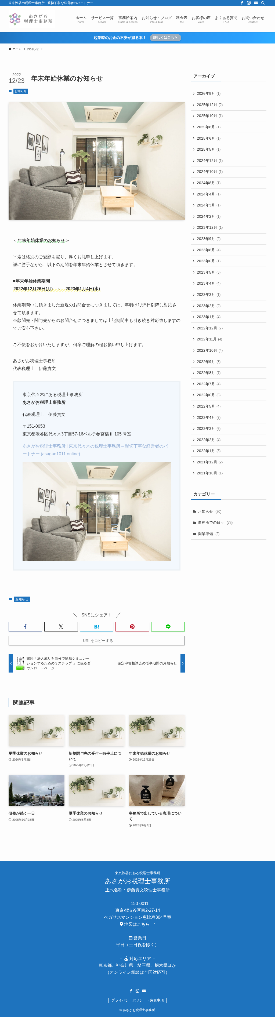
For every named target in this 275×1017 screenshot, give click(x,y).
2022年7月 (208, 384)
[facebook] (241, 3)
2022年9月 (208, 361)
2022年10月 (210, 350)
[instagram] (248, 3)
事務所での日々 (215, 522)
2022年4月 (208, 417)
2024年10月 (210, 171)
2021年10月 (210, 473)
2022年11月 (209, 339)
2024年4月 (208, 194)
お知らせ (21, 91)
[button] (25, 626)
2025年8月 (208, 127)
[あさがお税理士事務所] (32, 19)
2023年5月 (208, 272)
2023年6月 (208, 261)
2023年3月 (208, 294)
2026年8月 (208, 93)
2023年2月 (208, 306)
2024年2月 (208, 216)
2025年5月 (208, 149)
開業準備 (208, 534)
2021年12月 (210, 462)
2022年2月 (208, 440)
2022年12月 (210, 328)
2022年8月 (208, 373)
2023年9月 (208, 239)
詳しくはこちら (165, 37)
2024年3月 (208, 205)
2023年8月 (208, 250)
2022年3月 (208, 428)
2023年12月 (210, 227)
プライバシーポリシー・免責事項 (137, 1000)
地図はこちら (137, 924)
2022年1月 (208, 451)
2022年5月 (208, 406)
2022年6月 (208, 395)
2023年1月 (208, 317)
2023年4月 (208, 283)
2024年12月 (210, 160)
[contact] (255, 3)
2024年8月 (208, 183)
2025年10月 (210, 116)
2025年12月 (210, 105)
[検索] (262, 3)
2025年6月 (208, 138)
